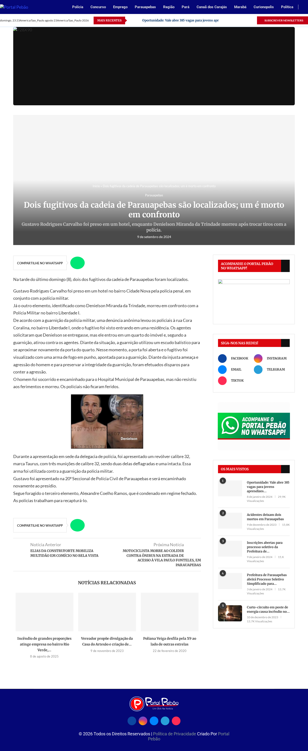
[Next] (137, 20)
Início (96, 186)
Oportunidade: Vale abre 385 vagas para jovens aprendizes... (268, 486)
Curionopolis (264, 7)
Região (168, 7)
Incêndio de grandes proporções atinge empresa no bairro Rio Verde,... (44, 644)
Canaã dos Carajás (212, 7)
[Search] (305, 7)
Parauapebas (145, 7)
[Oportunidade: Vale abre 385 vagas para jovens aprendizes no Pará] (230, 488)
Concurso (98, 7)
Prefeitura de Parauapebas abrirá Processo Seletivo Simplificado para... (267, 579)
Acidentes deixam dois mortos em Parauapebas (265, 517)
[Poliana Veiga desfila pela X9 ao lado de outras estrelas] (170, 612)
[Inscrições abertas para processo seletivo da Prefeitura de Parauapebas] (230, 549)
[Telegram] (247, 20)
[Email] (236, 20)
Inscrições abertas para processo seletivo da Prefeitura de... (264, 547)
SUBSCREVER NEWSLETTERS (283, 20)
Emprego (120, 7)
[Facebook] (225, 20)
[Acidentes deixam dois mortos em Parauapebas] (230, 521)
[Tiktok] (253, 20)
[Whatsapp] (242, 20)
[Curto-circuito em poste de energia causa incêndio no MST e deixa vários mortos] (230, 613)
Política (287, 7)
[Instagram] (230, 20)
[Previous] (131, 20)
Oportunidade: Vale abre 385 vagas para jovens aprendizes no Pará (192, 20)
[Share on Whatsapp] (77, 263)
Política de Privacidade (175, 733)
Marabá (240, 7)
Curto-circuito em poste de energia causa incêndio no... (268, 609)
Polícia (77, 7)
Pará (185, 7)
